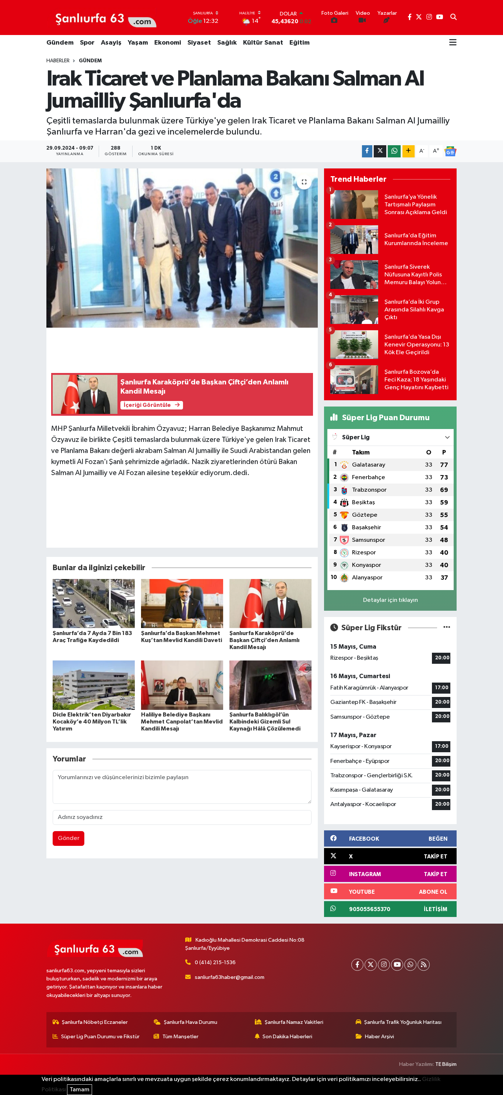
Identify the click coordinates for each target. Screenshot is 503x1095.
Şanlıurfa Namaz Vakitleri (294, 1022)
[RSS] (424, 965)
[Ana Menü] (453, 43)
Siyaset (199, 42)
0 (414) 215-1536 (215, 962)
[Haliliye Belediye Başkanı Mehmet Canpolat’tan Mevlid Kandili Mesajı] (182, 685)
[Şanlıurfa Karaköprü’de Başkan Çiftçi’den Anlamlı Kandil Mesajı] (270, 603)
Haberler (58, 60)
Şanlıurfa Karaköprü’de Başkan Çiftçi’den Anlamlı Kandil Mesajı (264, 640)
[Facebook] (357, 965)
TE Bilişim (446, 1064)
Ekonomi (167, 42)
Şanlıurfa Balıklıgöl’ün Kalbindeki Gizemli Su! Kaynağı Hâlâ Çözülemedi (264, 722)
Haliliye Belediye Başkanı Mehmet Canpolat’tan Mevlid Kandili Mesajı (182, 722)
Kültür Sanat (263, 42)
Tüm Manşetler (180, 1036)
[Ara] (453, 17)
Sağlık (227, 42)
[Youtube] (397, 965)
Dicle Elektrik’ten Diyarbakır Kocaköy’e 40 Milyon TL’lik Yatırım (92, 722)
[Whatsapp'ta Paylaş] (394, 151)
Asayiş (111, 42)
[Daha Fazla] (408, 151)
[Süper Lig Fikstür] (446, 628)
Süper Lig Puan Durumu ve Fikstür (100, 1036)
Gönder (69, 838)
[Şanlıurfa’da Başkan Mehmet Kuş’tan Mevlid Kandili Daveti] (182, 603)
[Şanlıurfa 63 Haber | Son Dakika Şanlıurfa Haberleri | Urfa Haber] (102, 17)
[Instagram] (384, 965)
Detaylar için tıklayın (390, 600)
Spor (87, 42)
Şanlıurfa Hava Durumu (190, 1022)
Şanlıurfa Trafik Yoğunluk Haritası (403, 1022)
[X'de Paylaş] (380, 151)
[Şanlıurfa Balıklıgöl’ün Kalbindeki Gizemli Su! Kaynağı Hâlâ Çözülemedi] (270, 685)
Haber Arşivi (379, 1036)
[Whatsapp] (410, 965)
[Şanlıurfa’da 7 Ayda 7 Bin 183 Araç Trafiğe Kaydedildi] (94, 603)
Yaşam (138, 42)
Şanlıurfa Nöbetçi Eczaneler (95, 1022)
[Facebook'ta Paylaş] (367, 151)
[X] (371, 965)
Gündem (60, 42)
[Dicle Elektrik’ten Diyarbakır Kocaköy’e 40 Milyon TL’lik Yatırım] (94, 685)
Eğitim (299, 42)
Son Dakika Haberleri (287, 1036)
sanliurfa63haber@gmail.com (229, 977)
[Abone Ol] (450, 151)
